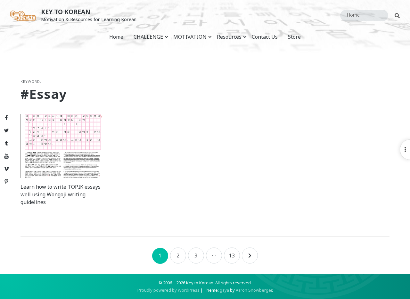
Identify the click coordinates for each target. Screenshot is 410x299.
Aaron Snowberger (254, 290)
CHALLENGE (148, 36)
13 (232, 255)
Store (294, 36)
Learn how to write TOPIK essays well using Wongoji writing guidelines (60, 194)
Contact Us (265, 36)
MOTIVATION (190, 36)
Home (116, 36)
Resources (229, 36)
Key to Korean (65, 11)
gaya (224, 290)
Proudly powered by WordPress (168, 290)
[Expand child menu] (166, 36)
